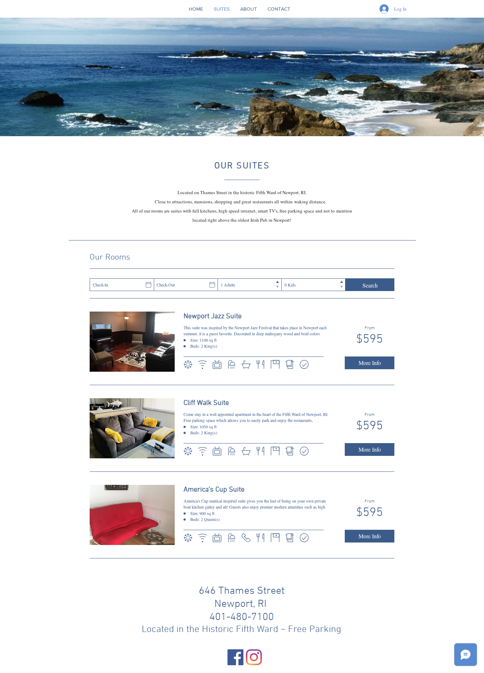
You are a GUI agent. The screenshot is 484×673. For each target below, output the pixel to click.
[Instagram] (254, 657)
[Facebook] (235, 657)
